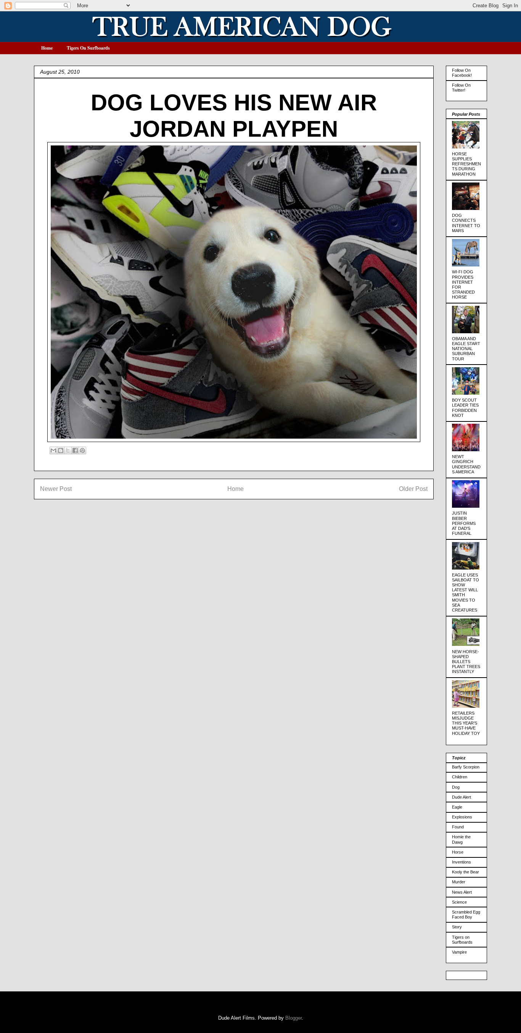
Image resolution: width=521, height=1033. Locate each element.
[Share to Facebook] (75, 450)
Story (457, 927)
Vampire (459, 952)
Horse (457, 852)
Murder (458, 882)
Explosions (462, 817)
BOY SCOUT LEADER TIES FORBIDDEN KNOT (465, 408)
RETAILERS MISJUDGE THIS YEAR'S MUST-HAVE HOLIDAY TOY (466, 723)
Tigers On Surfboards (88, 48)
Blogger (293, 1018)
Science (459, 902)
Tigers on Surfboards (462, 939)
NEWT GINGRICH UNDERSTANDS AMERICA (466, 464)
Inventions (461, 862)
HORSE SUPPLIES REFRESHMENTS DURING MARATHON (466, 164)
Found (458, 827)
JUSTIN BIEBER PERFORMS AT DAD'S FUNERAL (464, 523)
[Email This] (53, 450)
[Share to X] (68, 450)
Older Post (413, 489)
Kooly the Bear (465, 872)
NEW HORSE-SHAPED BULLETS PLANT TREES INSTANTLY (466, 661)
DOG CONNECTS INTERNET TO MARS (466, 223)
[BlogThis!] (60, 450)
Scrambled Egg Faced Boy (466, 914)
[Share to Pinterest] (82, 450)
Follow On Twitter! (461, 87)
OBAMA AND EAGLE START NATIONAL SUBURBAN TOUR (466, 348)
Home (47, 48)
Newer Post (56, 489)
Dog (456, 787)
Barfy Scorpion (465, 767)
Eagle (457, 807)
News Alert (462, 892)
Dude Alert (461, 797)
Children (459, 777)
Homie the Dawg (461, 839)
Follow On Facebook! (462, 72)
